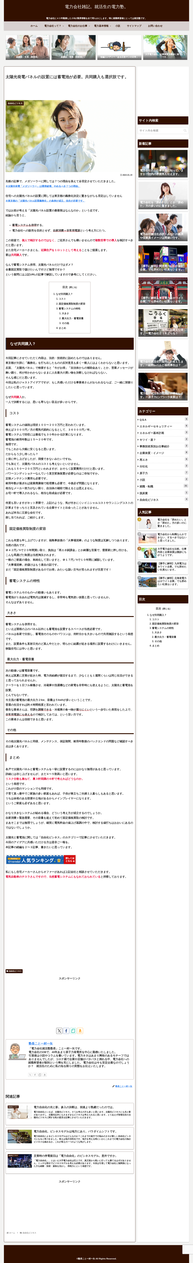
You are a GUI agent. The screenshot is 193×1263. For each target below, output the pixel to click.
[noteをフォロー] (73, 1031)
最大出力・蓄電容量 (73, 318)
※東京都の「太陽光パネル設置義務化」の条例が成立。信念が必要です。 (45, 200)
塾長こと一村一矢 (41, 1043)
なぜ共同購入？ (64, 294)
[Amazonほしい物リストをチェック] (80, 1031)
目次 (65, 287)
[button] (185, 130)
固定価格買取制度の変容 (72, 303)
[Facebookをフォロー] (66, 1031)
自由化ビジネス (15, 971)
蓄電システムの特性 (70, 308)
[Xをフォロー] (59, 1031)
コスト (62, 298)
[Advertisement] (70, 88)
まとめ (62, 328)
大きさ (65, 313)
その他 (65, 323)
